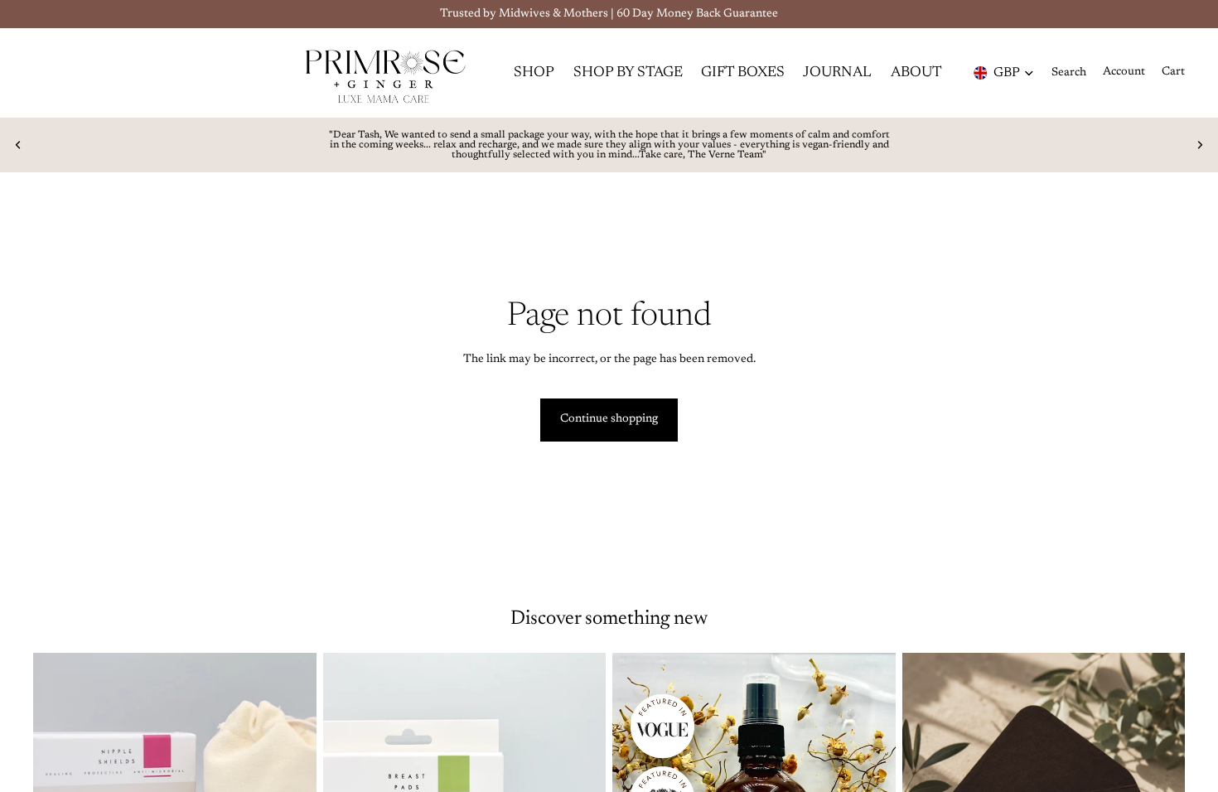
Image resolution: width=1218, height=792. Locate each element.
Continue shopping (609, 419)
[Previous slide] (18, 145)
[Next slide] (1200, 145)
